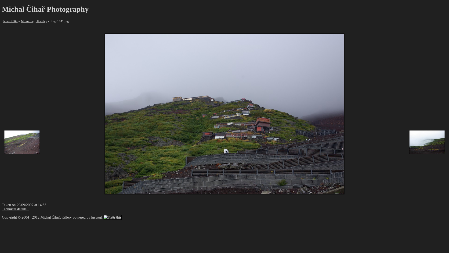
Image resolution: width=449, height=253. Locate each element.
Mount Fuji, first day (34, 21)
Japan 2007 (10, 21)
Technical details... (15, 209)
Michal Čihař (50, 217)
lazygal (96, 217)
